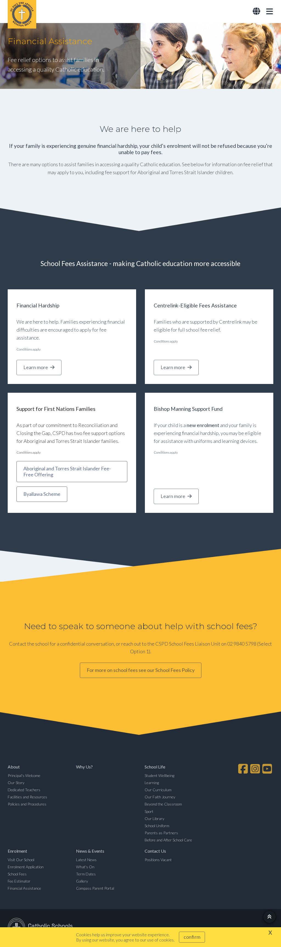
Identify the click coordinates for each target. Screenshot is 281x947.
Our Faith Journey (160, 797)
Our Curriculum (158, 789)
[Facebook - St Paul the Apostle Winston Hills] (243, 768)
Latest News (86, 859)
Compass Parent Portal (95, 888)
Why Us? (84, 766)
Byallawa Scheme (41, 494)
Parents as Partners (161, 832)
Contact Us (155, 850)
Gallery (82, 881)
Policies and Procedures (27, 804)
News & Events (90, 850)
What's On (85, 866)
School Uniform (157, 825)
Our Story (16, 782)
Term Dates (86, 874)
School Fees (17, 874)
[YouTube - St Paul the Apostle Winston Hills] (267, 768)
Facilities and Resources (27, 797)
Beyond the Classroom (163, 804)
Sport (149, 811)
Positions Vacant (158, 859)
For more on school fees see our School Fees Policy (141, 670)
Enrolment (17, 850)
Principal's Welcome (24, 775)
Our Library (154, 818)
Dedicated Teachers (24, 789)
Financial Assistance (24, 888)
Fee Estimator (19, 881)
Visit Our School (21, 859)
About (14, 766)
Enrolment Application (26, 866)
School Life (155, 766)
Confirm (192, 937)
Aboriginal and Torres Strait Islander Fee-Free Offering (67, 471)
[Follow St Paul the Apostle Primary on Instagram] (255, 768)
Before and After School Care (168, 840)
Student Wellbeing (159, 775)
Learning (152, 782)
